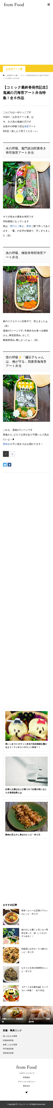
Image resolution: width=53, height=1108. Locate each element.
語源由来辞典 (8, 1040)
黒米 (28, 226)
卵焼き (6, 444)
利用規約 (26, 1077)
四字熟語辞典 (8, 1048)
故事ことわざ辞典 (10, 1044)
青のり (13, 226)
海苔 (26, 126)
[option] (13, 1015)
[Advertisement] (26, 36)
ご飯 (19, 226)
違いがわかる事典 (10, 1036)
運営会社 (26, 1086)
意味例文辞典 (8, 1053)
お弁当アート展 (14, 69)
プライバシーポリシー (26, 1081)
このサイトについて (26, 1073)
